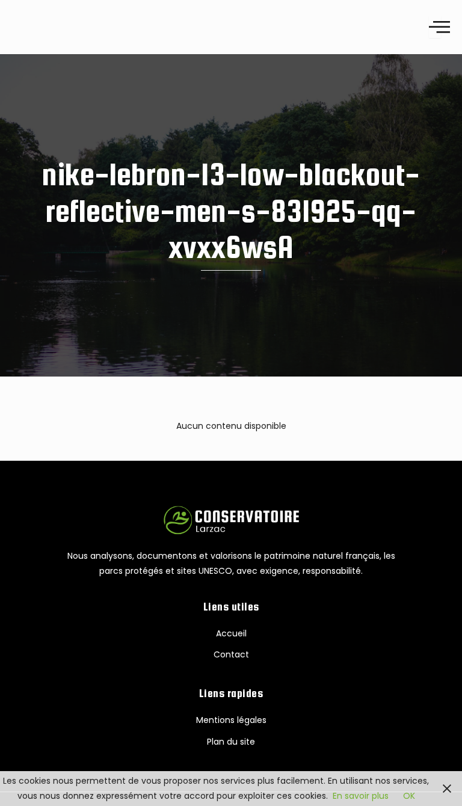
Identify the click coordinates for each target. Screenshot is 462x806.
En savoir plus (361, 796)
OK (409, 796)
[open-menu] (435, 26)
